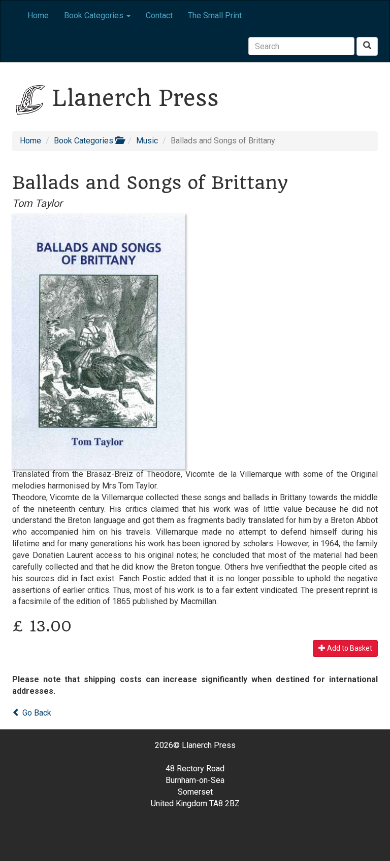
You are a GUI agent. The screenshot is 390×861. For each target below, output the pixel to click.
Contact (159, 15)
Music (147, 140)
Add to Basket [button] (349, 648)
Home (38, 15)
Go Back (35, 713)
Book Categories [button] (94, 15)
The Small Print (215, 15)
